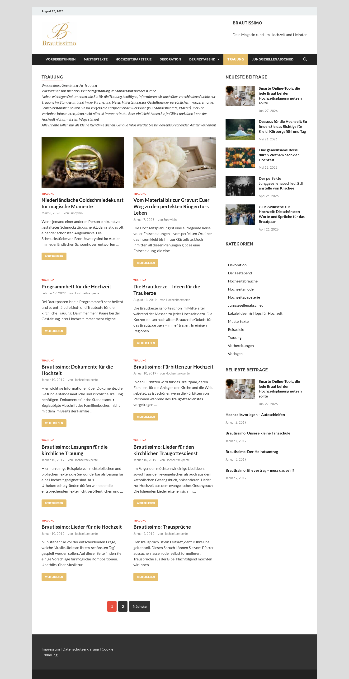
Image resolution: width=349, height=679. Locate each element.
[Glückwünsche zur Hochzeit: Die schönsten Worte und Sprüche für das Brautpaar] (240, 207)
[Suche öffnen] (305, 59)
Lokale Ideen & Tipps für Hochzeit (255, 313)
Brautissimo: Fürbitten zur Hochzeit (173, 367)
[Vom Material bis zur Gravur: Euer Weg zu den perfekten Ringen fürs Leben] (174, 162)
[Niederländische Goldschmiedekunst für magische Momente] (83, 162)
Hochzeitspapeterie (133, 59)
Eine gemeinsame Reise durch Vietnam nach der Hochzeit (279, 155)
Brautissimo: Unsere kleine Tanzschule (258, 433)
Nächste (140, 606)
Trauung (235, 59)
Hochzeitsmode (241, 289)
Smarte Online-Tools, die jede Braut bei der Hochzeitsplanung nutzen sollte (280, 95)
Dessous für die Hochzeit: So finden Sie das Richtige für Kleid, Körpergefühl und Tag (283, 126)
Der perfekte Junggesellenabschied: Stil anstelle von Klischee (281, 183)
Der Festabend (202, 59)
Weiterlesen (52, 255)
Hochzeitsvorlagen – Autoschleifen (255, 414)
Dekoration (170, 59)
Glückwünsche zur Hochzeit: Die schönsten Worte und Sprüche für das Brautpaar (282, 214)
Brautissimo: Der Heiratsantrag (252, 451)
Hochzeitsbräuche (243, 281)
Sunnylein (76, 213)
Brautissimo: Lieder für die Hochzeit (82, 527)
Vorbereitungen (61, 59)
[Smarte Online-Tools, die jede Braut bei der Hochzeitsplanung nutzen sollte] (240, 88)
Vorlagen (235, 353)
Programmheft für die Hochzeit (76, 286)
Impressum (51, 649)
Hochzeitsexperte (87, 293)
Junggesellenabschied (272, 59)
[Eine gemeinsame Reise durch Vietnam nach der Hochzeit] (240, 150)
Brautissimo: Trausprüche (162, 527)
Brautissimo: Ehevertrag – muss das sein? (260, 470)
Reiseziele (236, 329)
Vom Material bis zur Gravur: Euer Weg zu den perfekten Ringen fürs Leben (171, 206)
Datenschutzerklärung (80, 649)
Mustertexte (96, 59)
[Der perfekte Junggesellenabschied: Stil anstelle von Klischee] (240, 178)
